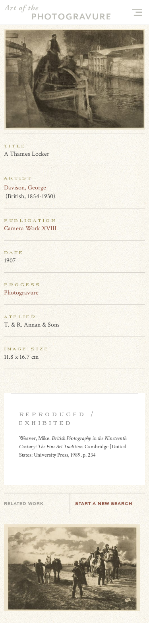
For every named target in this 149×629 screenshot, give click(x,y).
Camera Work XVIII (30, 228)
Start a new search (103, 503)
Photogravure (21, 293)
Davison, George (25, 188)
